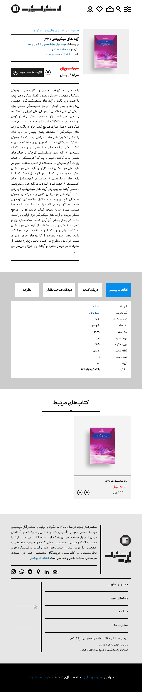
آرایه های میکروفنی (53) (116, 481)
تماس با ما (121, 625)
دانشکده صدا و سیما (58, 55)
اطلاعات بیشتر (118, 290)
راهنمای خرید (119, 598)
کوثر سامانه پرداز (40, 677)
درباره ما (122, 612)
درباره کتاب (90, 290)
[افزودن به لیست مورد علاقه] (86, 492)
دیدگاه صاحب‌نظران (59, 290)
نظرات (27, 290)
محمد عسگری (61, 49)
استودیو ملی (93, 677)
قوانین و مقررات (118, 585)
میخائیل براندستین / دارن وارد (47, 44)
